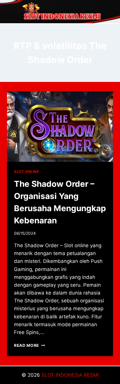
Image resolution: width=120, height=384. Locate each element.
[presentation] (60, 126)
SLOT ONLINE (26, 171)
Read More (29, 345)
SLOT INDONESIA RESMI (70, 375)
